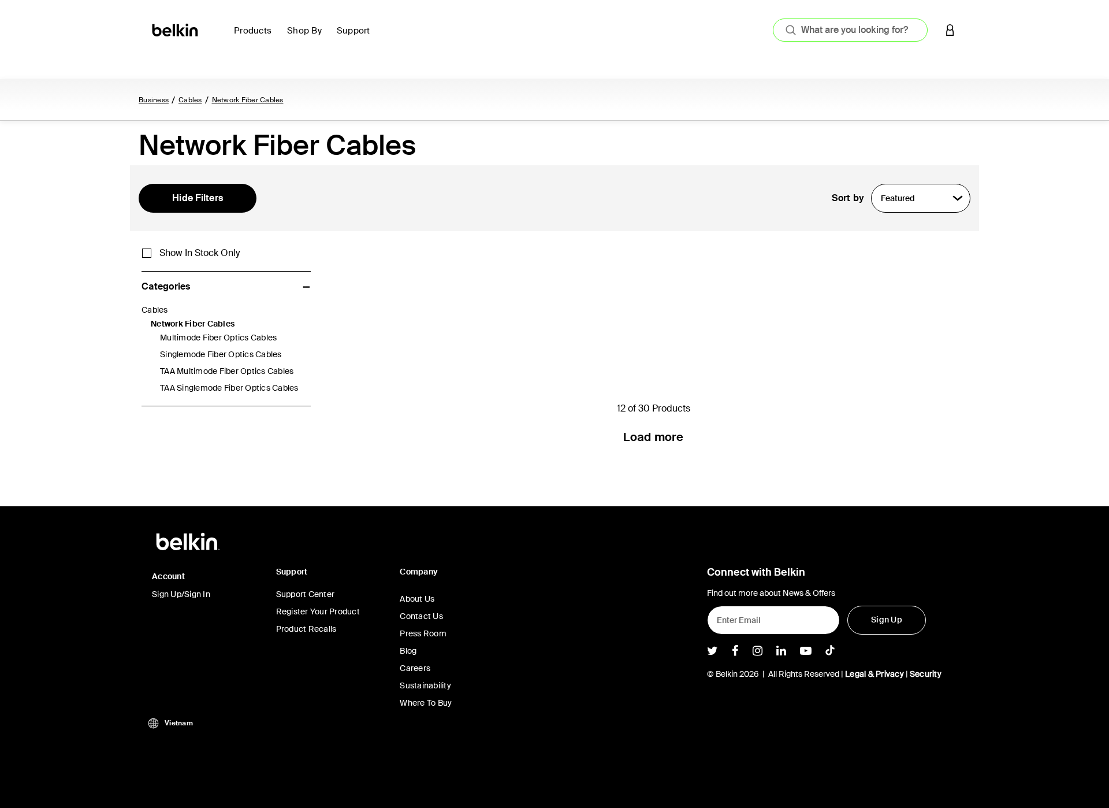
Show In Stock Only (199, 253)
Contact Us (421, 616)
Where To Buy (426, 703)
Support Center (305, 594)
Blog (408, 651)
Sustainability (425, 685)
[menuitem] (255, 37)
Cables (190, 100)
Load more (653, 436)
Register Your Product (318, 611)
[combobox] (850, 30)
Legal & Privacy (874, 674)
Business (154, 100)
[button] (950, 30)
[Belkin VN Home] (176, 29)
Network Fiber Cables (248, 100)
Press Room (423, 633)
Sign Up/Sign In (181, 594)
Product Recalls (306, 629)
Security (925, 674)
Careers (415, 668)
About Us (417, 599)
